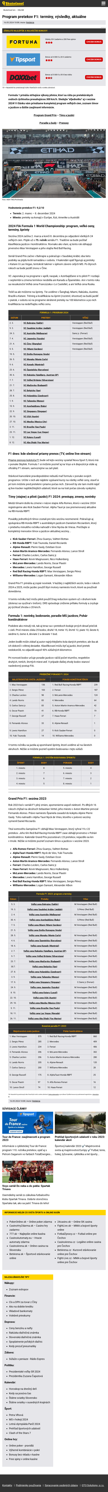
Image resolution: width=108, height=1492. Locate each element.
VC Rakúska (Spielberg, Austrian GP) (40, 375)
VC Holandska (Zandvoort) (35, 395)
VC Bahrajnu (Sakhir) (33, 323)
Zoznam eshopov (18, 1289)
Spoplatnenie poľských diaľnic (25, 1341)
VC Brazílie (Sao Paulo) (34, 427)
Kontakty (7, 1485)
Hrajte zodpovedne (53, 1094)
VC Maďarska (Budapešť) (35, 385)
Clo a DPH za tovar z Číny (23, 1302)
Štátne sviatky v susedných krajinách (29, 1402)
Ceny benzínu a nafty (20, 1328)
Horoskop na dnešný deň (23, 1388)
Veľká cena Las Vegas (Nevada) (45, 1013)
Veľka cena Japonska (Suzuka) (44, 987)
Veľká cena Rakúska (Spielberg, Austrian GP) (44, 951)
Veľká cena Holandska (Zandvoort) (45, 972)
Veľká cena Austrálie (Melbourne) (45, 914)
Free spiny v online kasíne (23, 1459)
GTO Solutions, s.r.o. (93, 1485)
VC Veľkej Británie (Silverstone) (38, 380)
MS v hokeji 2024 (18, 1419)
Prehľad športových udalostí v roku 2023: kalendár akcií (80, 1138)
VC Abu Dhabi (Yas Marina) (36, 442)
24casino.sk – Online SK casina (74, 1221)
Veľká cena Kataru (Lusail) (44, 992)
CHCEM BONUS (93, 42)
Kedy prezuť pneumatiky (22, 1346)
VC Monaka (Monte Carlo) (35, 359)
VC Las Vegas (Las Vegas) (36, 432)
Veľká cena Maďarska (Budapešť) (45, 961)
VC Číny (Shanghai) (32, 344)
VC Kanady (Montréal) (33, 364)
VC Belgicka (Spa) (32, 390)
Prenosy (64, 122)
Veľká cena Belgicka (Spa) (44, 966)
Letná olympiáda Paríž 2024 (24, 1423)
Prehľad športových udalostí (24, 1428)
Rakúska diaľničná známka (24, 1332)
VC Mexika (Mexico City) (35, 421)
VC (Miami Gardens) (33, 349)
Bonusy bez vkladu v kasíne (24, 1454)
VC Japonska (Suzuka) (34, 338)
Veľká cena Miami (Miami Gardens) (44, 925)
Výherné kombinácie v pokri (24, 1450)
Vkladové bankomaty (20, 1311)
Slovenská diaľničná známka (25, 1337)
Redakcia (30, 22)
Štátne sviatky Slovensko (23, 1397)
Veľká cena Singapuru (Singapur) (44, 982)
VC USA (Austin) (31, 416)
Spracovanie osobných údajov (61, 1485)
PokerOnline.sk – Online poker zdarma (30, 1221)
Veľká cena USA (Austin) (44, 998)
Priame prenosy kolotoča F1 (23, 460)
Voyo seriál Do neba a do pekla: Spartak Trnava (26, 1187)
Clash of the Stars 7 (20, 1432)
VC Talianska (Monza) (33, 401)
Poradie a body (48, 122)
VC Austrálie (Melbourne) (35, 333)
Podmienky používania (28, 1485)
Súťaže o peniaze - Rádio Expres (27, 1358)
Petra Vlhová (16, 1414)
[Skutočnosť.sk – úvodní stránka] (13, 3)
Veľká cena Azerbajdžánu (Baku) (44, 920)
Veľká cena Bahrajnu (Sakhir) (45, 904)
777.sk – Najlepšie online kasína (27, 1233)
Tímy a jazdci (66, 115)
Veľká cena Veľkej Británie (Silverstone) (45, 956)
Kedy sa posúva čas (20, 1393)
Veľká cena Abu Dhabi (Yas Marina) (44, 1018)
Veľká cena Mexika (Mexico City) (44, 1003)
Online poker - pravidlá (21, 1445)
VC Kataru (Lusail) (32, 437)
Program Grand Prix (45, 115)
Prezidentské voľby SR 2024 (24, 1371)
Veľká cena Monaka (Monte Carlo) (45, 935)
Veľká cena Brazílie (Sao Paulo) (45, 1008)
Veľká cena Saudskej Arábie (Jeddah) (44, 909)
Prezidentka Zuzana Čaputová (26, 1376)
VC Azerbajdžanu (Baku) (35, 406)
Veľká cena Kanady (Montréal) (45, 946)
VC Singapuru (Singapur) (35, 411)
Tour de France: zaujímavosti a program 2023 (26, 1138)
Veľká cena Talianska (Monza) (45, 977)
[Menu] (103, 3)
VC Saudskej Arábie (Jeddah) (37, 328)
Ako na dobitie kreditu (21, 1306)
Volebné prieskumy (19, 1315)
